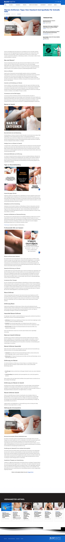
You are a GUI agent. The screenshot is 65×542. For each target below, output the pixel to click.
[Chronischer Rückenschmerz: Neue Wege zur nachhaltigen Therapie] (59, 506)
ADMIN (3, 518)
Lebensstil (44, 28)
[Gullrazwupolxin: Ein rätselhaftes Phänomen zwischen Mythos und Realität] (37, 506)
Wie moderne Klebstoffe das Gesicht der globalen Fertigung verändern (48, 515)
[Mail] (57, 1)
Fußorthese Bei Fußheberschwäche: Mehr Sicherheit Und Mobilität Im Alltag (6, 515)
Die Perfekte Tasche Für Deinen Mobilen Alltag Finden (51, 37)
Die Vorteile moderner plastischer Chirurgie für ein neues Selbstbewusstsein (17, 515)
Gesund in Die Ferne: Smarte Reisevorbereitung (49, 21)
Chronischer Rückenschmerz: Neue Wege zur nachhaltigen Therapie (58, 514)
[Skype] (58, 1)
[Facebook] (55, 1)
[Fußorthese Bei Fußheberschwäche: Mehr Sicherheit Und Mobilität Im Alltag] (6, 507)
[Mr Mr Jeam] (5, 14)
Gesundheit (4, 512)
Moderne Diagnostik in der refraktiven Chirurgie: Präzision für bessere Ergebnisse (27, 515)
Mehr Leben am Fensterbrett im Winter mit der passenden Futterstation (51, 32)
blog (44, 39)
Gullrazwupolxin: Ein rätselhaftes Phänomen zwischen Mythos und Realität (37, 514)
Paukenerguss (6, 224)
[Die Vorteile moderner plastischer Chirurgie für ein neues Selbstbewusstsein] (17, 506)
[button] (5, 5)
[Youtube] (60, 1)
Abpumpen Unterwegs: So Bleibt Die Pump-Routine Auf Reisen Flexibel (50, 27)
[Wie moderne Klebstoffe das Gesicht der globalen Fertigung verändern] (48, 506)
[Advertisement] (22, 44)
